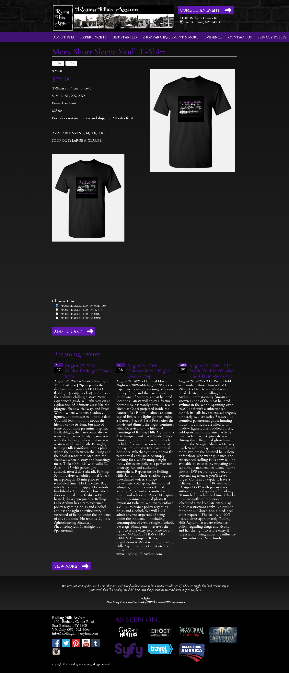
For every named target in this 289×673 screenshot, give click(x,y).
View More (65, 566)
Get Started (124, 37)
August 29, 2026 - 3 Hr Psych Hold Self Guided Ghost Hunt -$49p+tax (211, 371)
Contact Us (240, 37)
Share (60, 63)
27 (58, 368)
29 (183, 368)
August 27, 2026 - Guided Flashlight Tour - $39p (88, 371)
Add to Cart (68, 331)
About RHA (63, 37)
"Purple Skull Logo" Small (82, 310)
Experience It (93, 37)
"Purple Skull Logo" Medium (83, 306)
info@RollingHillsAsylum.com (75, 633)
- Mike (145, 598)
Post (72, 63)
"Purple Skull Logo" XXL (80, 314)
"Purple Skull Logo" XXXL (81, 318)
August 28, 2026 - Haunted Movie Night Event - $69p (148, 371)
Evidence (213, 37)
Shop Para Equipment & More (171, 37)
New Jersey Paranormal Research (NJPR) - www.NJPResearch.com (145, 602)
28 (120, 368)
